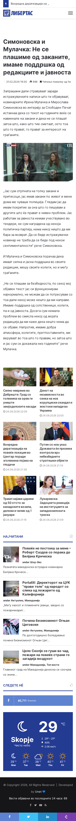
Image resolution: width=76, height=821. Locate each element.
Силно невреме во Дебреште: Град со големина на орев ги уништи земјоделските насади (19, 398)
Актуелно (17, 600)
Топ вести (53, 664)
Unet (38, 791)
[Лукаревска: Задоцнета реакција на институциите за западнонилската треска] (56, 485)
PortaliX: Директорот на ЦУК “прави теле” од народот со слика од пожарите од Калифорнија (46, 588)
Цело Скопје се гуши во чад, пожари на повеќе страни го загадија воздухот (46, 655)
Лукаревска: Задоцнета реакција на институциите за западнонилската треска (54, 506)
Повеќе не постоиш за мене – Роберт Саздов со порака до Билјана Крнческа (46, 552)
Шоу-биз (35, 562)
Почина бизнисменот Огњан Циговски (45, 623)
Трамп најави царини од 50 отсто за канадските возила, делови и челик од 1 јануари (18, 506)
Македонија (32, 600)
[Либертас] (18, 13)
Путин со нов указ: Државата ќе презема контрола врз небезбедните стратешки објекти (56, 452)
